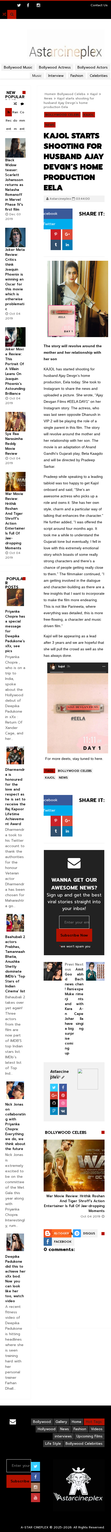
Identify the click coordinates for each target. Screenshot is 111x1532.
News (49, 125)
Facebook (48, 213)
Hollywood (47, 1429)
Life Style (53, 1443)
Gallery (61, 1421)
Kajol (89, 114)
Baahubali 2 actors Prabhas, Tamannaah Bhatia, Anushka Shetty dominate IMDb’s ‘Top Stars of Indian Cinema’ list (15, 964)
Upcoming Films (89, 1436)
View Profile (56, 1074)
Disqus (89, 1233)
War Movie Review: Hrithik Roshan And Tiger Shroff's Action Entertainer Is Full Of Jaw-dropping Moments (74, 1203)
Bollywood (42, 1421)
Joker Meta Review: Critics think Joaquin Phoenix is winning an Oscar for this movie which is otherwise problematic (15, 279)
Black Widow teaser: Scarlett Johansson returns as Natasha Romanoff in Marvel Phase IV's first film (14, 185)
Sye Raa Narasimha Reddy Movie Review (14, 443)
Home (76, 1421)
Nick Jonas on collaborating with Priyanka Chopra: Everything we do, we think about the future (15, 1126)
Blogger (61, 1233)
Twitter (48, 224)
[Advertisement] (55, 64)
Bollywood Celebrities (84, 1443)
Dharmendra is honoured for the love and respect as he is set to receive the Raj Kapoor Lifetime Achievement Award (15, 796)
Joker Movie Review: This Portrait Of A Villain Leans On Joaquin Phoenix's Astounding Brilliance (15, 371)
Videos (96, 1429)
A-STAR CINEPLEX (35, 1527)
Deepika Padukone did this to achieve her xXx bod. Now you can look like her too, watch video (15, 1278)
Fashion (80, 1429)
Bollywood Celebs (62, 114)
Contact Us (99, 5)
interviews (63, 1436)
